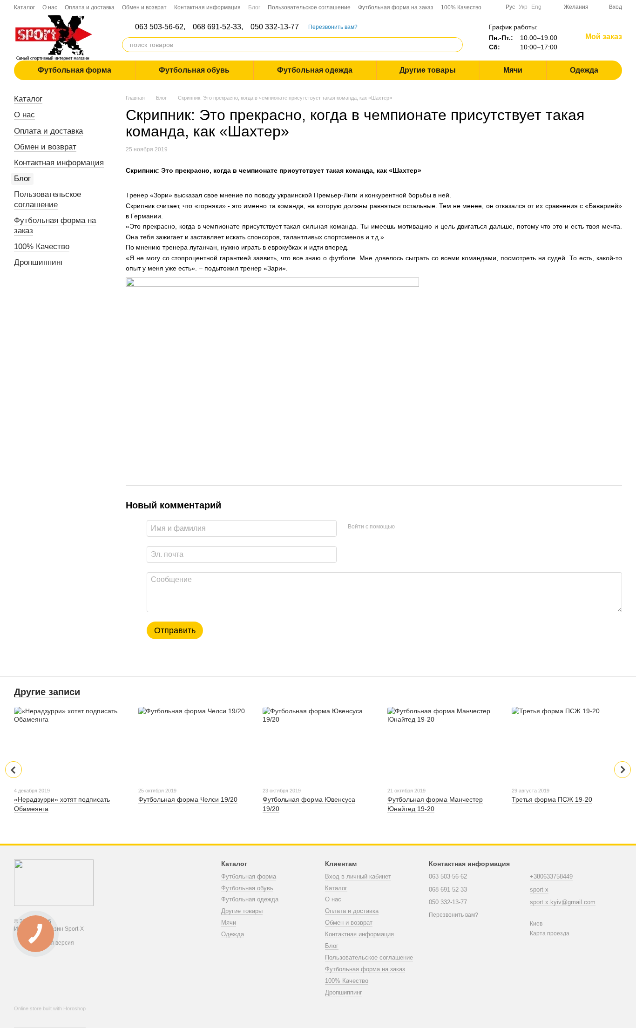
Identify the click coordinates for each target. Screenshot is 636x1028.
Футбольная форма (74, 70)
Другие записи (47, 692)
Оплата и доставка (90, 7)
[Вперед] (622, 769)
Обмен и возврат (144, 7)
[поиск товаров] (455, 44)
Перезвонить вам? (333, 27)
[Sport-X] (54, 882)
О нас (49, 7)
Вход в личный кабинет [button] (358, 876)
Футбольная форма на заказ (395, 7)
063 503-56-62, (160, 27)
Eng (536, 7)
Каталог (24, 7)
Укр (523, 7)
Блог (254, 7)
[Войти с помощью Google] (420, 527)
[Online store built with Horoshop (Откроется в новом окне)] (50, 1017)
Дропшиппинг (38, 262)
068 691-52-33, (218, 27)
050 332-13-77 (274, 27)
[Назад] (13, 769)
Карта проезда (549, 933)
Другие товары (427, 70)
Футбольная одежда (314, 70)
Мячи (512, 70)
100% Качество (461, 7)
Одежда (584, 70)
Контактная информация (207, 7)
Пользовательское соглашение (309, 7)
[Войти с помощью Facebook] (405, 527)
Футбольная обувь (194, 70)
